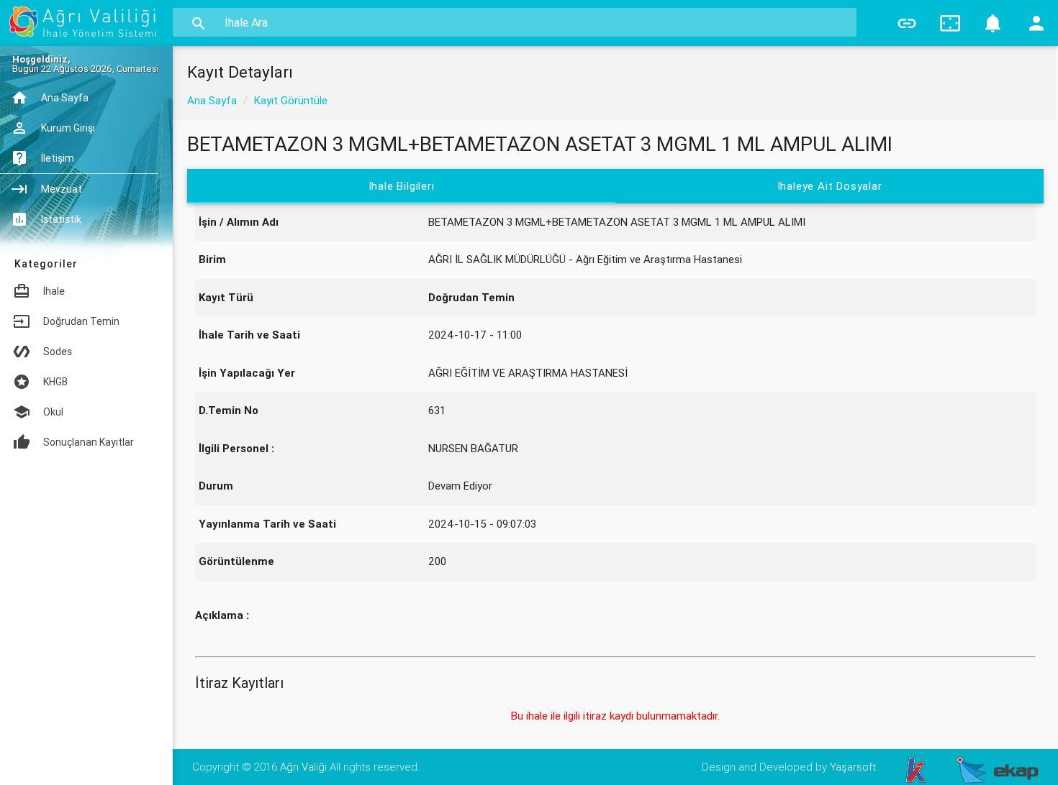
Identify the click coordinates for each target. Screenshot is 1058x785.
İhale (54, 291)
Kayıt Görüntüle (290, 100)
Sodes (57, 351)
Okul (53, 411)
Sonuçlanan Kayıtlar (88, 442)
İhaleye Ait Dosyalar (829, 186)
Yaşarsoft (853, 766)
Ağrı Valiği (303, 766)
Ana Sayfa (212, 100)
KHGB (55, 381)
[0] (993, 23)
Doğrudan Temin (81, 321)
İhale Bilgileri (401, 186)
